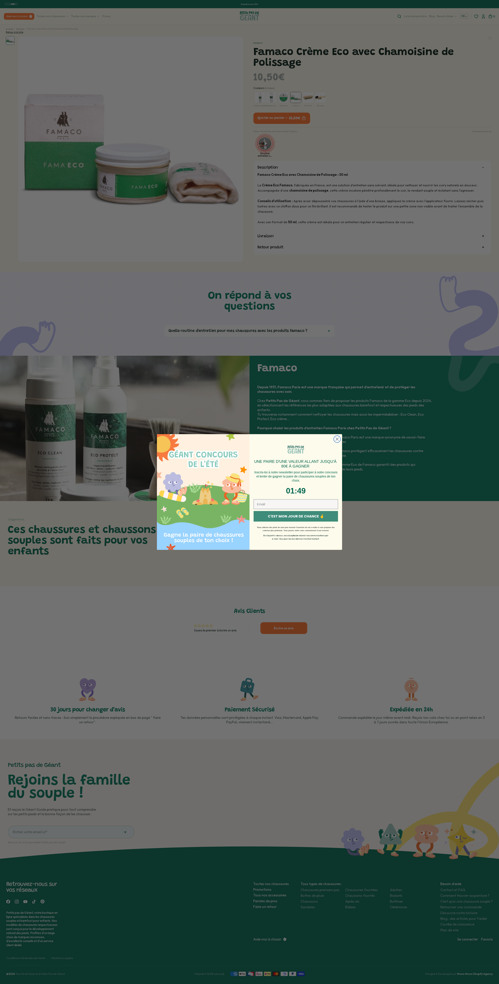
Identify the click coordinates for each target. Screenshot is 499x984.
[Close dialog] (337, 439)
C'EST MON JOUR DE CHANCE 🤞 (296, 516)
